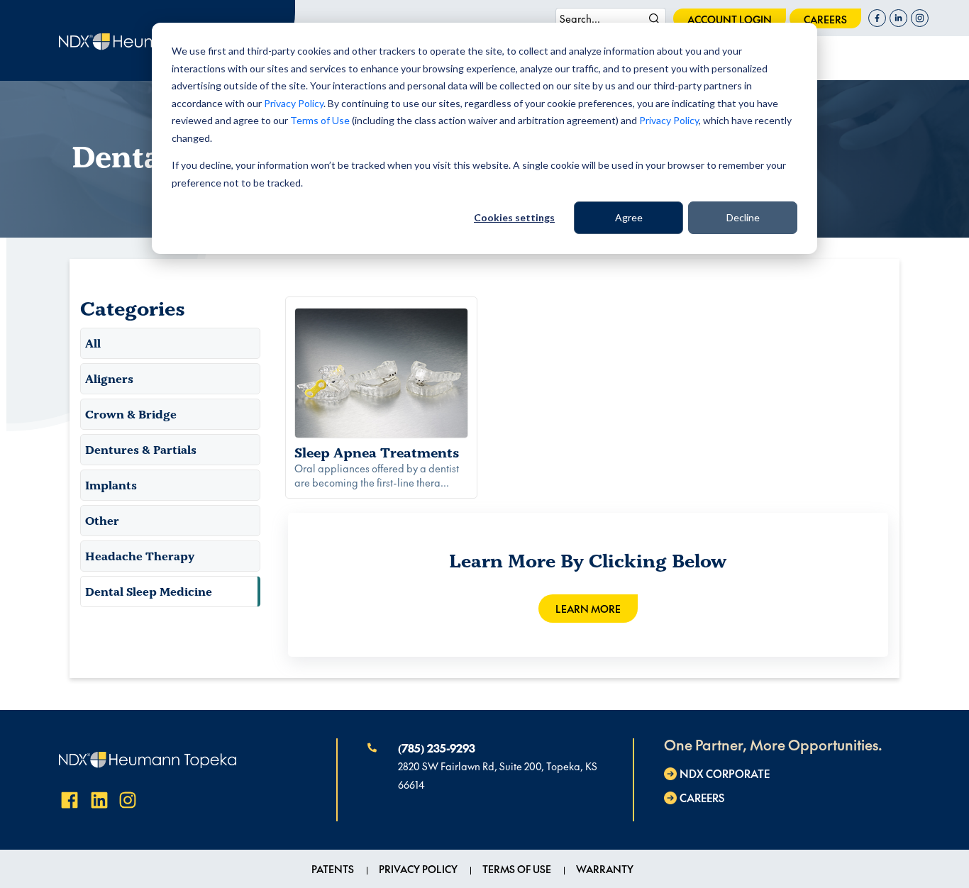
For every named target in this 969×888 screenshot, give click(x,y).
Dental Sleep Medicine (148, 591)
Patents (332, 869)
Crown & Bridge (131, 414)
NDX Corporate (725, 773)
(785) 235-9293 (436, 747)
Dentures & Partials (140, 450)
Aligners (109, 379)
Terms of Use (320, 120)
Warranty (604, 869)
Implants (111, 485)
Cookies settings (514, 217)
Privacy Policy (293, 103)
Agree (629, 217)
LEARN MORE (588, 608)
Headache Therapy (139, 556)
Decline (743, 217)
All (93, 343)
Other (102, 521)
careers (825, 19)
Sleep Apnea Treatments (377, 452)
